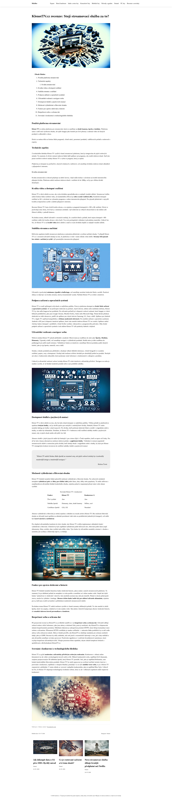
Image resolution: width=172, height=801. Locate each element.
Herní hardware (61, 3)
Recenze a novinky (133, 3)
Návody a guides (106, 3)
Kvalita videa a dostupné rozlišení (49, 88)
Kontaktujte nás (51, 727)
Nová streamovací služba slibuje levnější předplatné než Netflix (96, 763)
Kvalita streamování (48, 85)
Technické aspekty (44, 81)
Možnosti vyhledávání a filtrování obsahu (52, 105)
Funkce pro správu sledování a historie (51, 109)
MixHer (34, 3)
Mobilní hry (96, 3)
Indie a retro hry (73, 3)
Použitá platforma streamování (48, 78)
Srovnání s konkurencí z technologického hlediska (55, 116)
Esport (52, 3)
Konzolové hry (85, 3)
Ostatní (116, 3)
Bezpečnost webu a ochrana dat (49, 112)
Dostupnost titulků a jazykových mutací (51, 102)
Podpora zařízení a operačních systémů (51, 95)
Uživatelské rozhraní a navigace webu (51, 98)
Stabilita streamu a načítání (47, 91)
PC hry (123, 3)
